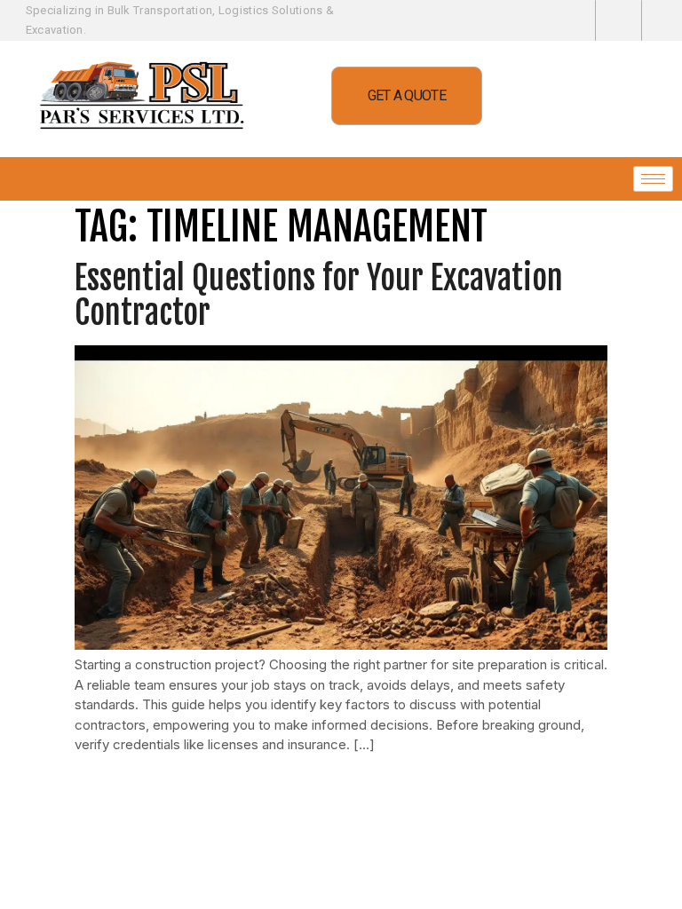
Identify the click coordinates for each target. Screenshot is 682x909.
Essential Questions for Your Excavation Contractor (319, 296)
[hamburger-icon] (653, 179)
